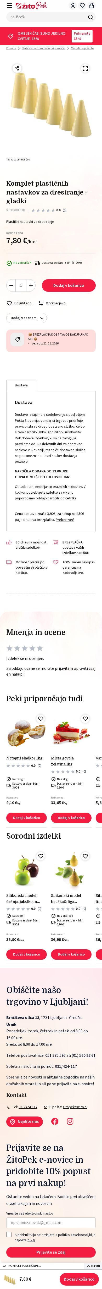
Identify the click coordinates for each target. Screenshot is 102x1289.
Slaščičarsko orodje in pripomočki (43, 48)
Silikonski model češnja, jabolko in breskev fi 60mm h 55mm (23, 898)
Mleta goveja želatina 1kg (62, 761)
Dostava (21, 385)
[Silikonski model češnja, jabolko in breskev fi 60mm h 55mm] (26, 870)
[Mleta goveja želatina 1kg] (71, 733)
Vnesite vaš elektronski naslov (30, 1213)
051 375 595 (55, 1055)
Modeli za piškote (82, 48)
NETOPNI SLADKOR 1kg (24, 758)
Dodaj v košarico (79, 1279)
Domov (11, 48)
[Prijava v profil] (73, 5)
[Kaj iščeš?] (90, 17)
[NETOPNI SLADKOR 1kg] (26, 733)
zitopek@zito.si (75, 1107)
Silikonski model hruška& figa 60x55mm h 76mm (68, 898)
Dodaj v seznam (24, 318)
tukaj (31, 1240)
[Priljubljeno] (40, 719)
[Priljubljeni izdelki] (82, 5)
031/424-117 (66, 1066)
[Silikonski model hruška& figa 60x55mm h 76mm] (71, 870)
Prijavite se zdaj (51, 1252)
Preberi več (65, 519)
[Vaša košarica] (91, 5)
